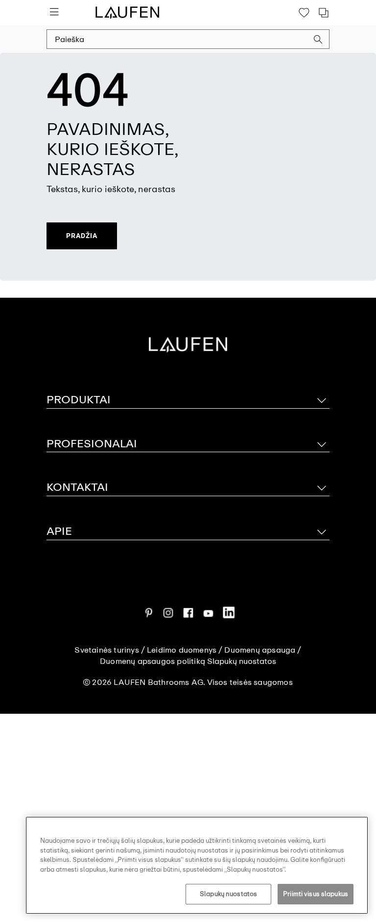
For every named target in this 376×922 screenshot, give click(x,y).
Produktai (79, 399)
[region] (196, 865)
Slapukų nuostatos (228, 894)
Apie (59, 531)
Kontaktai (77, 487)
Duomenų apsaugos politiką (152, 661)
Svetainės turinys (106, 650)
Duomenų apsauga (259, 650)
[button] (318, 40)
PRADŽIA (81, 236)
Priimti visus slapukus (315, 894)
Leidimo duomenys (181, 650)
